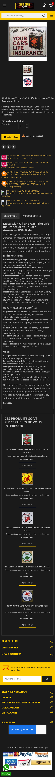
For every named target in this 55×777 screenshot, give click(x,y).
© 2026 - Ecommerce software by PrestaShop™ (27, 747)
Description (10, 215)
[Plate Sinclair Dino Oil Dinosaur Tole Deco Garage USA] (27, 557)
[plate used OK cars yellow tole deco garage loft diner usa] (27, 479)
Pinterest (13, 146)
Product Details (31, 215)
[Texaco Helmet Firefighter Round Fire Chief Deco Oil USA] (27, 518)
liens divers (9, 647)
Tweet (8, 146)
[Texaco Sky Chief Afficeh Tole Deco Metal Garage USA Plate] (27, 439)
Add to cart (11, 137)
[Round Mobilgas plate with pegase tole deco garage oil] (27, 596)
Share (3, 146)
